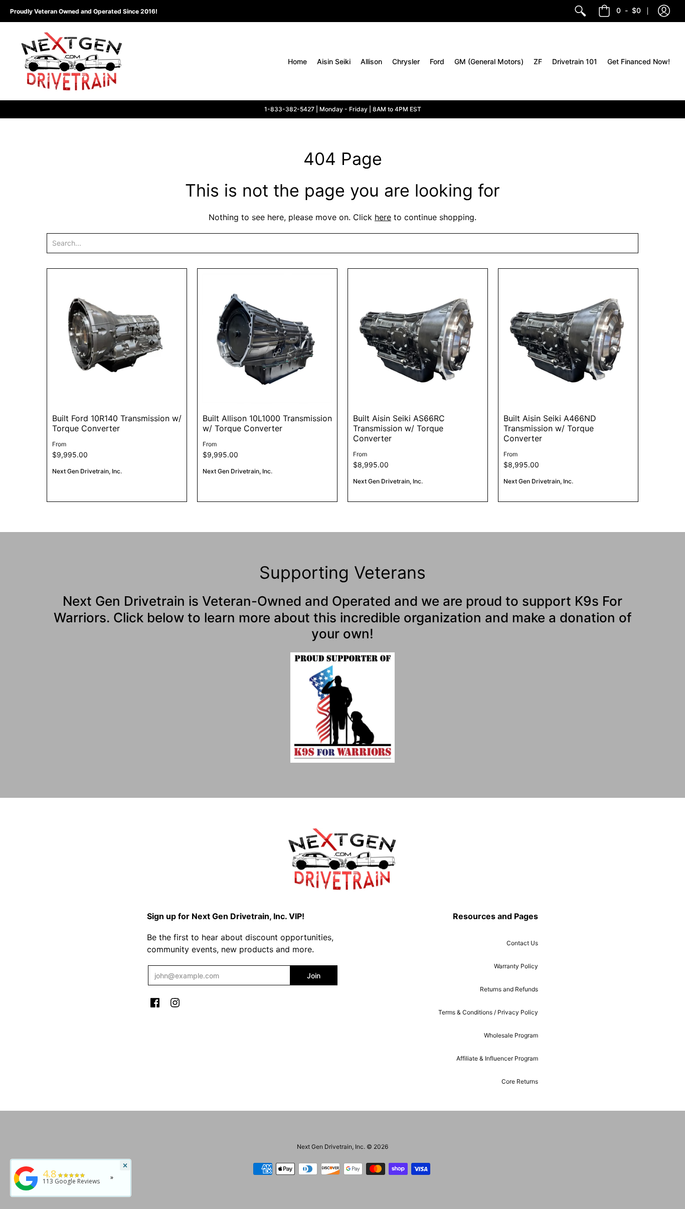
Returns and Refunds (509, 989)
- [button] (628, 10)
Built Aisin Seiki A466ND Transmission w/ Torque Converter (549, 428)
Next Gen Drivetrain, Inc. (87, 471)
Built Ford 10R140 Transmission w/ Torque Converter (117, 423)
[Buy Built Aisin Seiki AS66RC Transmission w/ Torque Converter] (417, 338)
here (383, 217)
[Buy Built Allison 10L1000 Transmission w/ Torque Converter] (267, 338)
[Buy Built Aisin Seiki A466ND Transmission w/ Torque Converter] (568, 338)
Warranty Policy (516, 966)
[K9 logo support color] (342, 707)
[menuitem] (580, 11)
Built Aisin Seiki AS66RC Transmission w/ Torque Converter (399, 428)
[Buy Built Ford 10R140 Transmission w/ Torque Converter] (117, 338)
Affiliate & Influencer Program (497, 1058)
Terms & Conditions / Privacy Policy (488, 1012)
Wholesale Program (511, 1035)
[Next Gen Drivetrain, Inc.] (75, 61)
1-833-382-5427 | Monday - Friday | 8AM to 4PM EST (342, 109)
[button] (664, 11)
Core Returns (519, 1081)
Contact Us (522, 943)
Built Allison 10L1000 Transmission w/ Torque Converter (267, 423)
